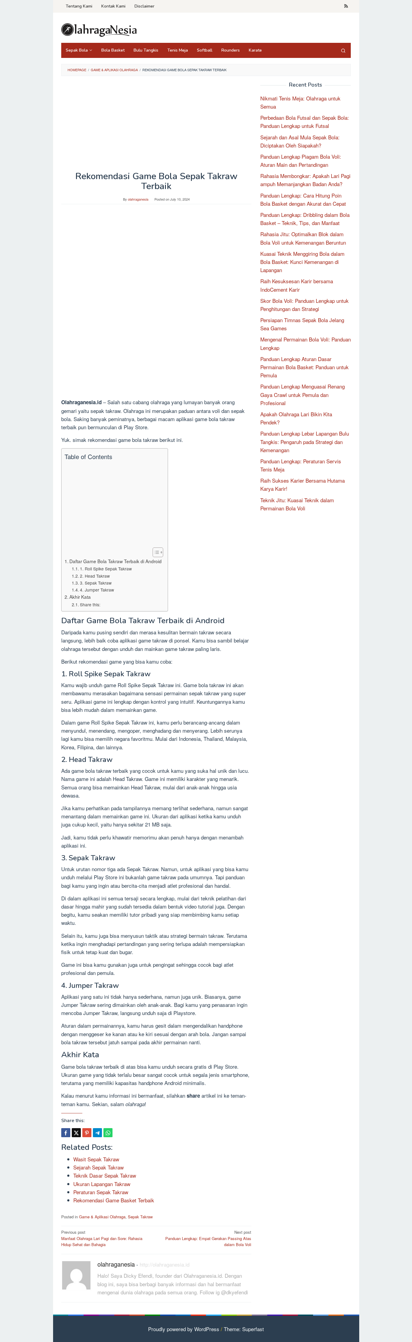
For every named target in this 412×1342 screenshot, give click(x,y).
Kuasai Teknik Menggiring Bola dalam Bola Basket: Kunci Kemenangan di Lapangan (302, 262)
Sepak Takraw (140, 1217)
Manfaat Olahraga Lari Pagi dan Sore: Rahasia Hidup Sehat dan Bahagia (101, 1238)
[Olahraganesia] (99, 29)
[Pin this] (86, 1132)
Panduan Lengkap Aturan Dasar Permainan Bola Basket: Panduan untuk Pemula (304, 367)
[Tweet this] (76, 1132)
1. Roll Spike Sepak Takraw (106, 569)
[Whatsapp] (108, 1132)
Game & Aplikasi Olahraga (102, 1217)
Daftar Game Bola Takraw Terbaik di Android (115, 561)
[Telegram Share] (97, 1132)
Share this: (90, 604)
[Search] (343, 50)
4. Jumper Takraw (97, 590)
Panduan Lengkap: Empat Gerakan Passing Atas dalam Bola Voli (208, 1238)
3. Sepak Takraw (96, 583)
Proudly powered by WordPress (183, 1329)
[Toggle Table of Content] (155, 552)
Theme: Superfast (244, 1329)
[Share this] (65, 1132)
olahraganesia (116, 1264)
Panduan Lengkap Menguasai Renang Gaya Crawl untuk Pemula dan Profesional (302, 394)
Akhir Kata (80, 596)
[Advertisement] (156, 126)
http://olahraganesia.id (164, 1264)
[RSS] (346, 6)
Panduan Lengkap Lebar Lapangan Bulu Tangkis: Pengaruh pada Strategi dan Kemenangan (304, 441)
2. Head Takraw (95, 576)
